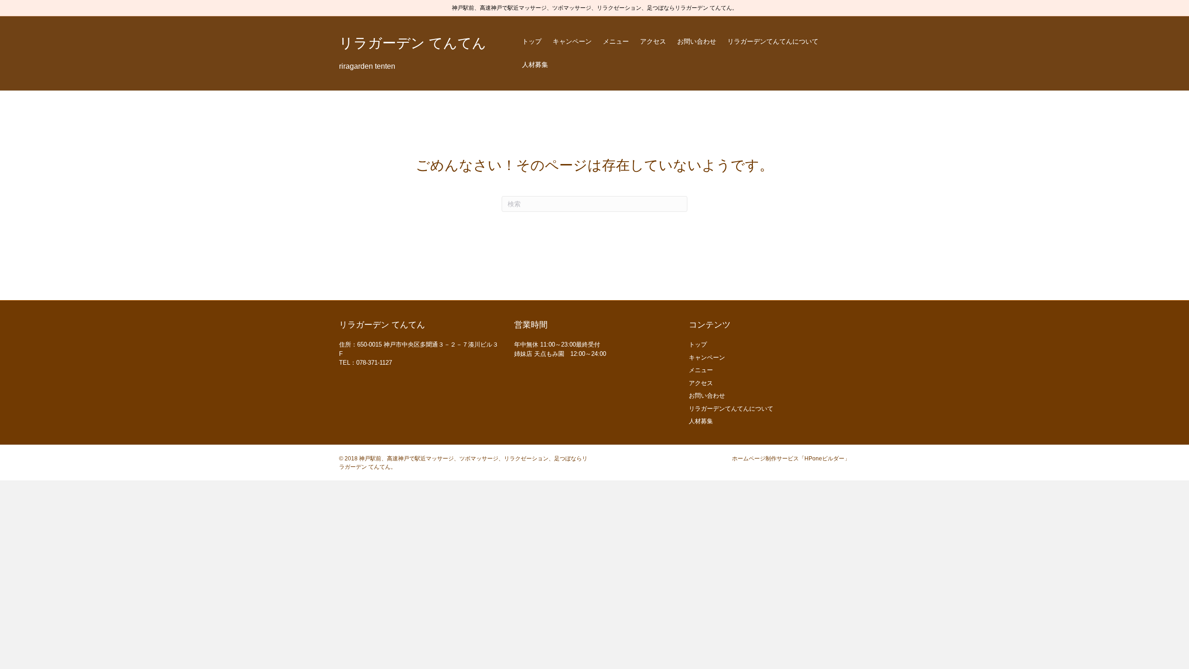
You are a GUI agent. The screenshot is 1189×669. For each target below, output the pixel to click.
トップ (532, 41)
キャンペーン (572, 41)
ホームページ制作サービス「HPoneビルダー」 (791, 458)
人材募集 (535, 64)
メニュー (616, 41)
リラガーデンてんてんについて (772, 41)
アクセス (653, 41)
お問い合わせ (696, 41)
